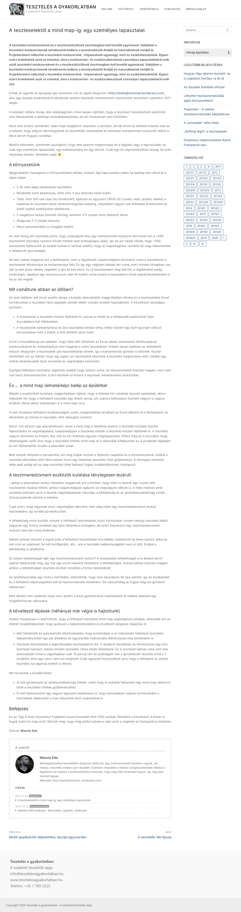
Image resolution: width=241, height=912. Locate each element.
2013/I (190, 202)
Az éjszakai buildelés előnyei (204, 87)
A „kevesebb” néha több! (201, 123)
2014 (189, 208)
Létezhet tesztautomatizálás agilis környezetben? (204, 98)
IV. (202, 243)
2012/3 (217, 178)
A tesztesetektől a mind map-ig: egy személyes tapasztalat (54, 800)
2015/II (217, 220)
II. (187, 243)
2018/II (217, 231)
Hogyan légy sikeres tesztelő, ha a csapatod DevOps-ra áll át (207, 76)
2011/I (203, 172)
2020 (215, 237)
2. (194, 166)
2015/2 (190, 220)
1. (187, 166)
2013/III (203, 202)
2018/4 (190, 231)
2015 (203, 214)
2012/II (216, 184)
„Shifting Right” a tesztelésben (205, 131)
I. (224, 237)
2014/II (190, 214)
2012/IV (205, 190)
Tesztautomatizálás (39, 806)
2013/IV (218, 202)
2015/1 (215, 214)
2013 (218, 190)
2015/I (203, 220)
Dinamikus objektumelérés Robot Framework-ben (207, 142)
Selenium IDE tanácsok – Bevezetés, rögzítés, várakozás (52, 810)
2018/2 (215, 225)
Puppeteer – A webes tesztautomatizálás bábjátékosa (206, 111)
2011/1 (190, 172)
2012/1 (190, 178)
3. (201, 166)
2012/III (190, 190)
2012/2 (203, 178)
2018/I (204, 231)
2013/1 (190, 196)
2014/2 (215, 208)
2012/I (203, 184)
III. (194, 243)
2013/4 (217, 196)
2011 (218, 166)
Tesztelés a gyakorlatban (61, 7)
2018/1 (201, 225)
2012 (215, 172)
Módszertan (35, 796)
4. (209, 166)
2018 (189, 225)
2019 (204, 237)
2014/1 (201, 208)
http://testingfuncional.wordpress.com (136, 93)
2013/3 (203, 196)
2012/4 (190, 184)
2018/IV (190, 237)
